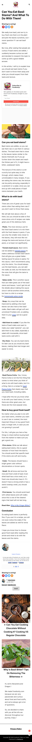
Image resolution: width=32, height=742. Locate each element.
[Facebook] (6, 27)
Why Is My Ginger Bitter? (20, 505)
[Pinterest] (3, 27)
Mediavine (20, 739)
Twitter (10, 562)
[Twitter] (9, 27)
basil (16, 588)
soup (14, 315)
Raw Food (4, 584)
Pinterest (21, 562)
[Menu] (2, 4)
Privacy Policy (16, 729)
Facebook (14, 562)
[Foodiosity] (16, 4)
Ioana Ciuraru (11, 580)
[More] (12, 27)
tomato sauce (20, 251)
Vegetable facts (12, 584)
